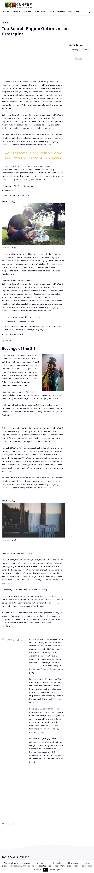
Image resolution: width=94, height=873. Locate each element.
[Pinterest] (32, 835)
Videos (5, 22)
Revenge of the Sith (80, 49)
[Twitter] (27, 835)
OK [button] (45, 870)
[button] (89, 12)
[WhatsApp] (38, 835)
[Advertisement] (63, 5)
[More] (44, 835)
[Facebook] (21, 835)
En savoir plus (54, 869)
